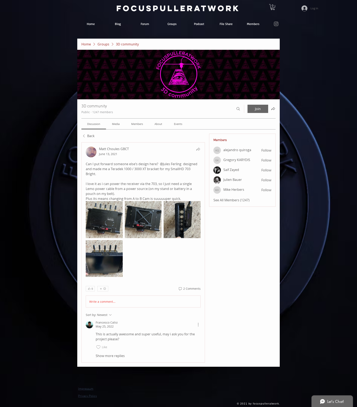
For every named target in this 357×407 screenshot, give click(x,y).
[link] (272, 7)
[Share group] (273, 108)
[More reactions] (102, 288)
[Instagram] (276, 24)
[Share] (198, 149)
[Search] (238, 109)
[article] (143, 252)
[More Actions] (198, 324)
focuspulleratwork (178, 8)
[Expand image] (104, 219)
